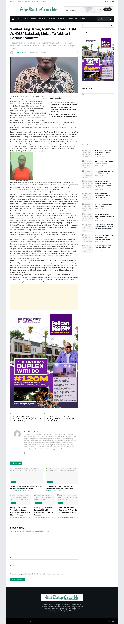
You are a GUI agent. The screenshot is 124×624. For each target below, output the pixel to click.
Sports (82, 19)
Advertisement (34, 1)
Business (33, 19)
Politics (42, 19)
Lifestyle (61, 19)
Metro (16, 24)
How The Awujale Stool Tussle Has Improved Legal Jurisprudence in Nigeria (104, 237)
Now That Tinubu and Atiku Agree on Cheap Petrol (103, 205)
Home (19, 19)
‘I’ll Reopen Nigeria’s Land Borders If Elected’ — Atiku (103, 247)
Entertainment (72, 19)
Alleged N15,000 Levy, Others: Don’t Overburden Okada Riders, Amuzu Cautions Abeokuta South (63, 109)
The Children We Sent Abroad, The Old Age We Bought (104, 172)
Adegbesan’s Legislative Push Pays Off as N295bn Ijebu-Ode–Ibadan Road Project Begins (104, 226)
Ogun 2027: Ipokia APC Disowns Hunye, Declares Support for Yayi (102, 195)
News (26, 19)
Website (48, 566)
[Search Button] (110, 19)
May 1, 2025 (50, 517)
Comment (14, 535)
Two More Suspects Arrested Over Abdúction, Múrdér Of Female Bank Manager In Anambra (26, 487)
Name (12, 558)
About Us (27, 1)
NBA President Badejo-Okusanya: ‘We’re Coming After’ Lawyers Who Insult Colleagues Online (103, 184)
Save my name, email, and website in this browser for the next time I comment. (37, 574)
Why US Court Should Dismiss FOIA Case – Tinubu (104, 162)
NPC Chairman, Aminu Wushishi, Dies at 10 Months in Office (104, 216)
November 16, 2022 (35, 52)
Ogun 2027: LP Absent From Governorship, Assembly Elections (103, 152)
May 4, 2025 (27, 517)
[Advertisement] (44, 297)
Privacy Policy (42, 1)
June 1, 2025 (27, 490)
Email (12, 566)
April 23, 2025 (74, 517)
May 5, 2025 (62, 490)
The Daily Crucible (21, 52)
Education (51, 19)
